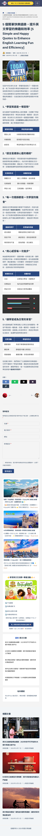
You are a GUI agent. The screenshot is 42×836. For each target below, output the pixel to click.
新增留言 (7, 444)
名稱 (6, 423)
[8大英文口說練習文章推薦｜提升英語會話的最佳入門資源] (21, 762)
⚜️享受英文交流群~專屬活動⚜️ (20, 577)
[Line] (16, 382)
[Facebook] (7, 382)
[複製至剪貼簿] (6, 386)
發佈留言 (8, 471)
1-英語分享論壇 (24, 55)
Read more (34, 507)
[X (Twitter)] (24, 382)
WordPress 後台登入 (11, 696)
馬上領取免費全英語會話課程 (20, 624)
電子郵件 (7, 430)
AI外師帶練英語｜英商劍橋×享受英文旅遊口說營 (19, 530)
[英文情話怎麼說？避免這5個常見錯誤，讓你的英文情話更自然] (21, 798)
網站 (5, 437)
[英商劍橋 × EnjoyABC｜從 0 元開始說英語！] (21, 548)
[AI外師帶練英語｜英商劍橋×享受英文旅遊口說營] (21, 519)
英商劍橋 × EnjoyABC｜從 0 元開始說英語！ (18, 560)
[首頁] (3, 13)
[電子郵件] (32, 382)
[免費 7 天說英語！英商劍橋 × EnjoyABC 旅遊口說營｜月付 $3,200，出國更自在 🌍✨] (21, 488)
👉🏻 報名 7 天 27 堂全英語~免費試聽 (19, 3)
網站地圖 (22, 696)
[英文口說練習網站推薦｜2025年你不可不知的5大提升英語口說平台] (21, 727)
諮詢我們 (29, 628)
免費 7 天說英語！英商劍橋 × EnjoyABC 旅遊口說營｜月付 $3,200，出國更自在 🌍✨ (20, 500)
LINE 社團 (20, 628)
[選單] (37, 3)
